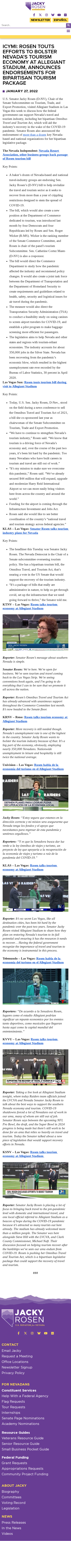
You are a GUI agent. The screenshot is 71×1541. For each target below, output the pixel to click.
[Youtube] (59, 15)
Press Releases (14, 1522)
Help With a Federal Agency (25, 1396)
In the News (11, 1528)
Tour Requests (13, 1407)
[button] (68, 31)
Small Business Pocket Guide (25, 1449)
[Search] (68, 25)
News (7, 1516)
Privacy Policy (13, 1373)
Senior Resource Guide (20, 1444)
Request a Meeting (17, 1356)
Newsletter (40, 20)
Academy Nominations (20, 1424)
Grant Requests (14, 1463)
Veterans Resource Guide (23, 1438)
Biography (10, 1491)
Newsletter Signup (17, 1367)
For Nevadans (16, 1384)
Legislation (10, 1508)
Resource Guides (16, 1432)
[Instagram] (47, 15)
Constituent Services (19, 1390)
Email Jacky (11, 1350)
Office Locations (15, 1362)
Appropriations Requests (22, 1468)
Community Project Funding (25, 1474)
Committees (11, 1497)
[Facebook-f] (34, 15)
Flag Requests (13, 1401)
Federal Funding (15, 1457)
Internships (11, 1412)
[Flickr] (65, 15)
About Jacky (14, 1485)
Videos (7, 1533)
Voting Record (13, 1503)
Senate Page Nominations (23, 1418)
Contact (10, 1344)
